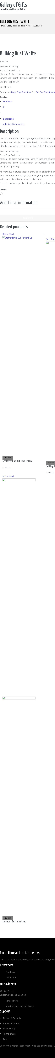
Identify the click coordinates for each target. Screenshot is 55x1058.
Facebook (10, 972)
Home (2, 26)
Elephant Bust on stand (14, 921)
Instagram (10, 977)
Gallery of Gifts (13, 5)
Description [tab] (8, 118)
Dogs (9, 26)
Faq (5, 1039)
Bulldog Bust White (35, 26)
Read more (8, 457)
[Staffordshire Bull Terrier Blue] (22, 237)
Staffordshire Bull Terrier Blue (17, 461)
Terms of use (9, 1033)
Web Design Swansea (42, 1045)
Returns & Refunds (12, 1018)
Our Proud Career (11, 1023)
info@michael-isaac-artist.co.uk (20, 1006)
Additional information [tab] (13, 124)
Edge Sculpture (19, 26)
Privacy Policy (9, 1028)
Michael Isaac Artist (21, 1045)
